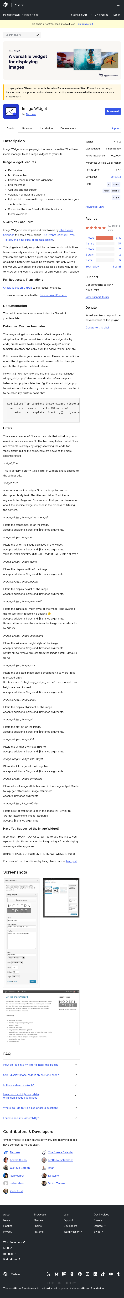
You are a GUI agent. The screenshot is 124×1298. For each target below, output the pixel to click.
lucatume (53, 1175)
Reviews (27, 128)
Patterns (38, 1231)
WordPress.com (14, 1242)
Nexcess (31, 114)
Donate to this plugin (98, 327)
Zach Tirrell (16, 1191)
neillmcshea (17, 1183)
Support (116, 128)
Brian (51, 1167)
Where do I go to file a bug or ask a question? (30, 1107)
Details (11, 128)
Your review (92, 266)
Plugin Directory (11, 14)
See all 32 (116, 176)
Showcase (39, 1214)
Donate (100, 1225)
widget (116, 197)
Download (113, 111)
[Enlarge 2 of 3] (75, 882)
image (106, 191)
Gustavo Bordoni (20, 1167)
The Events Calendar (60, 1152)
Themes (38, 1220)
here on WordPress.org (53, 295)
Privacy (7, 1231)
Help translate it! (84, 24)
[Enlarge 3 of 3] (75, 994)
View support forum (97, 297)
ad (109, 184)
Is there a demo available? (19, 1085)
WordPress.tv (73, 1231)
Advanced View (95, 206)
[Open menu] (119, 5)
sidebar (115, 191)
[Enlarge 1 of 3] (35, 882)
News (6, 1220)
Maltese (15, 1274)
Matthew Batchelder (60, 1160)
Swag (99, 1231)
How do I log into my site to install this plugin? (30, 1064)
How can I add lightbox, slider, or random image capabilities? (21, 1096)
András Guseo (18, 1160)
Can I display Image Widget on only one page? (31, 1075)
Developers (70, 1225)
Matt (7, 1248)
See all (117, 266)
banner (116, 184)
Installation (46, 128)
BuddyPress (12, 1259)
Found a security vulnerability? (21, 1118)
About (6, 1214)
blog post (71, 861)
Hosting (7, 1225)
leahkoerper (17, 1175)
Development (68, 128)
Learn (67, 1214)
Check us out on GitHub (17, 287)
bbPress (9, 1253)
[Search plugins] (37, 35)
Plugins (37, 1225)
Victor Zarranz (56, 1183)
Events (98, 1220)
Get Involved (101, 1214)
